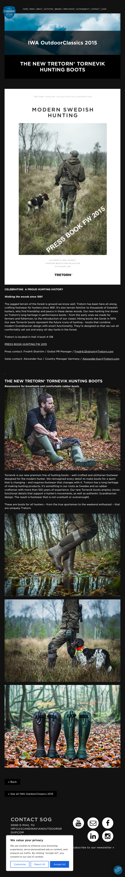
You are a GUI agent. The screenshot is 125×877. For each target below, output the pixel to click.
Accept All (59, 864)
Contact (95, 9)
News (32, 9)
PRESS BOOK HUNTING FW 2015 (26, 344)
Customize (20, 864)
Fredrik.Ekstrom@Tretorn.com (94, 351)
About (39, 9)
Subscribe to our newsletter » (93, 847)
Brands (58, 9)
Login (103, 9)
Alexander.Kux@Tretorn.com (100, 358)
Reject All (39, 864)
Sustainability (82, 9)
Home (25, 9)
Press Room (68, 9)
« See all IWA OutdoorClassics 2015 (30, 793)
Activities (48, 9)
